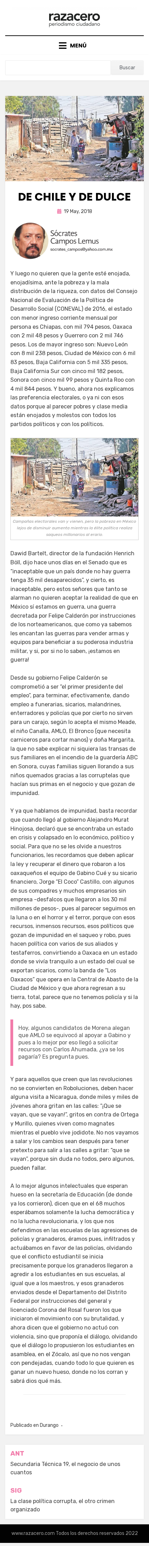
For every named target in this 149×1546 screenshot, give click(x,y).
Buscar (127, 68)
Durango (49, 1425)
